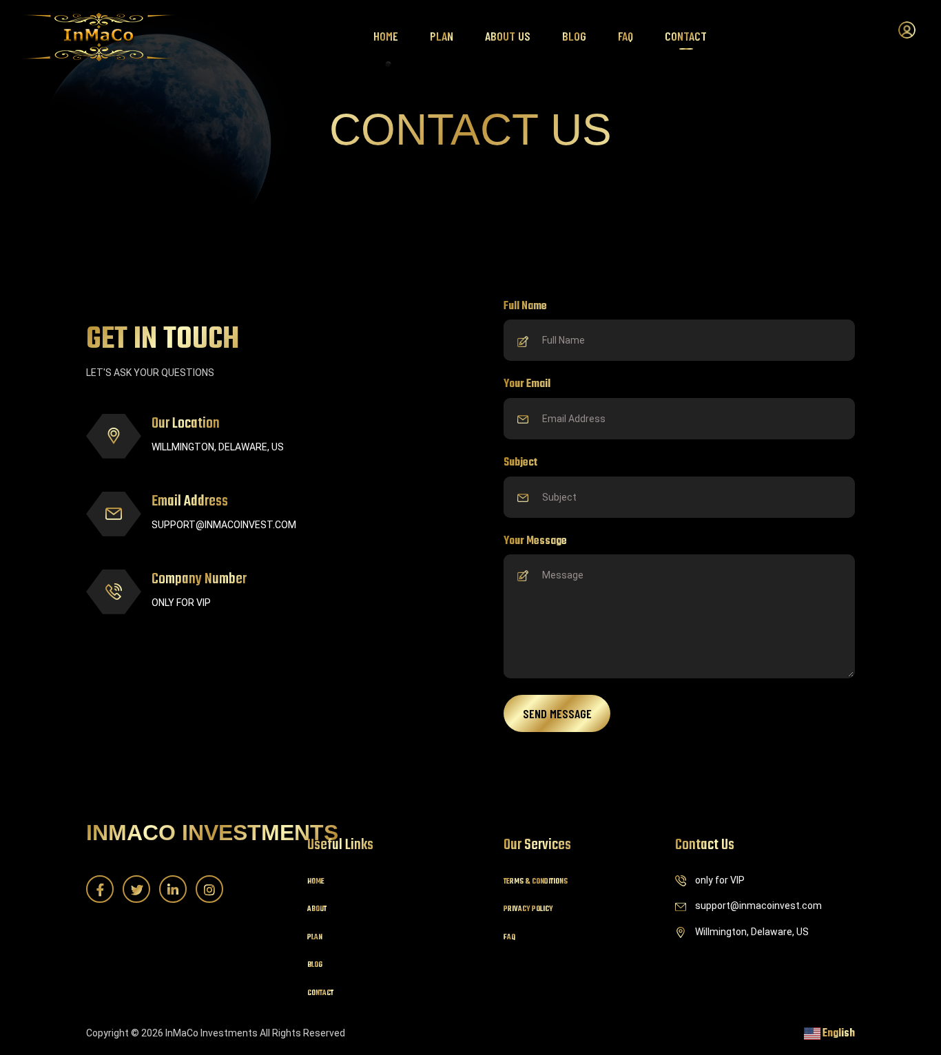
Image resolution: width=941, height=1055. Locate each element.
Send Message (557, 713)
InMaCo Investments (212, 833)
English (837, 1034)
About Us (507, 35)
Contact (686, 35)
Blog (574, 35)
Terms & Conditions (536, 882)
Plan (441, 35)
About (317, 909)
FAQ (625, 35)
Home (385, 35)
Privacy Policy (528, 909)
